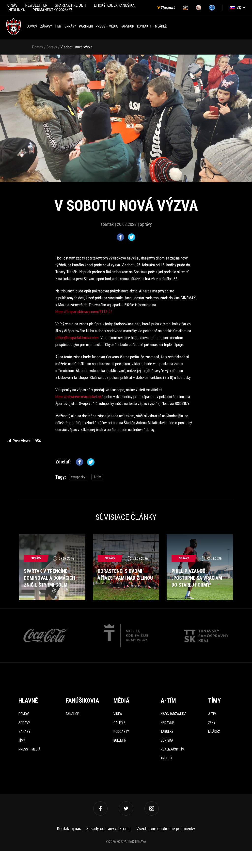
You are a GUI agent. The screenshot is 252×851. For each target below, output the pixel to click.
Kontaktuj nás (69, 828)
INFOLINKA (16, 10)
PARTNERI (86, 26)
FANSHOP (127, 26)
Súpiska (167, 740)
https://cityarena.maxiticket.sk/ (79, 396)
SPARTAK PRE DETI (70, 5)
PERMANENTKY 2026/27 (52, 10)
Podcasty (121, 732)
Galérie (119, 723)
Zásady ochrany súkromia (108, 828)
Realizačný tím (172, 749)
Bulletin (119, 740)
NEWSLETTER (36, 5)
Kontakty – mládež (152, 26)
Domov (32, 26)
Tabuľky (167, 732)
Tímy (58, 26)
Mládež (214, 732)
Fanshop (72, 714)
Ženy (211, 723)
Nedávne (167, 723)
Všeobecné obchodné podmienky (165, 828)
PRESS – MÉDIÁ (107, 26)
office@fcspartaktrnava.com (77, 337)
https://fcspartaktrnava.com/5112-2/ (83, 311)
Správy (70, 26)
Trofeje (167, 758)
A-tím (97, 477)
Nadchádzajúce (174, 714)
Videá (117, 714)
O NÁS (12, 5)
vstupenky (78, 477)
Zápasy (46, 26)
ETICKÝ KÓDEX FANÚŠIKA (114, 5)
